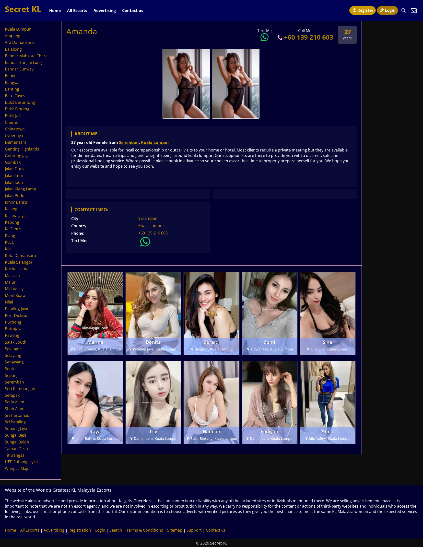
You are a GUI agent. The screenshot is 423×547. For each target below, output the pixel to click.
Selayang (13, 355)
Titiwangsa (14, 455)
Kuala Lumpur (155, 142)
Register (365, 10)
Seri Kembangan (20, 388)
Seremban (129, 142)
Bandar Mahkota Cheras (27, 55)
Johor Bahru (16, 202)
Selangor (13, 348)
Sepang (12, 375)
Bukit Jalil (13, 115)
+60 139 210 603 (308, 37)
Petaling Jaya (16, 309)
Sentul (11, 368)
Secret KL (23, 9)
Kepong (12, 222)
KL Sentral (14, 229)
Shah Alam (14, 408)
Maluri (11, 282)
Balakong (13, 49)
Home (55, 10)
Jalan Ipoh (14, 182)
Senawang (14, 362)
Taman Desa (16, 448)
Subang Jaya (16, 428)
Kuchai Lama (16, 268)
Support (194, 530)
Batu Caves (15, 95)
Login (390, 10)
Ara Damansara (19, 42)
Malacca (12, 275)
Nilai (9, 302)
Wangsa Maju (17, 468)
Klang (10, 235)
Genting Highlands (22, 149)
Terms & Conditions (144, 530)
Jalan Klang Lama (20, 189)
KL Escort (80, 175)
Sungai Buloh (17, 442)
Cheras (11, 122)
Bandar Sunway (19, 69)
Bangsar (12, 82)
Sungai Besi (15, 435)
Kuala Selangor (19, 262)
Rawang (12, 335)
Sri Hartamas (17, 415)
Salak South (15, 342)
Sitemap (174, 530)
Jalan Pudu (14, 195)
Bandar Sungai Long (23, 62)
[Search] (403, 10)
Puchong (13, 322)
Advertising (105, 10)
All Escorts (77, 10)
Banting (12, 89)
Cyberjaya (14, 135)
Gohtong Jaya (17, 155)
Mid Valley (14, 288)
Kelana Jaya (15, 215)
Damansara (15, 142)
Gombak (13, 162)
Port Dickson (17, 315)
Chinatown (15, 129)
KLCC (9, 242)
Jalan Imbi (14, 175)
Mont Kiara (15, 295)
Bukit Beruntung (20, 102)
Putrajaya (14, 328)
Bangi (10, 75)
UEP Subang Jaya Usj (24, 462)
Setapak (12, 395)
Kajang (11, 208)
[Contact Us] (413, 10)
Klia (8, 249)
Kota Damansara (20, 255)
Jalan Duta (14, 169)
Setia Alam (14, 402)
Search (115, 530)
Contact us (132, 10)
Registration (80, 530)
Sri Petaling (15, 422)
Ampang (12, 35)
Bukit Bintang (17, 109)
